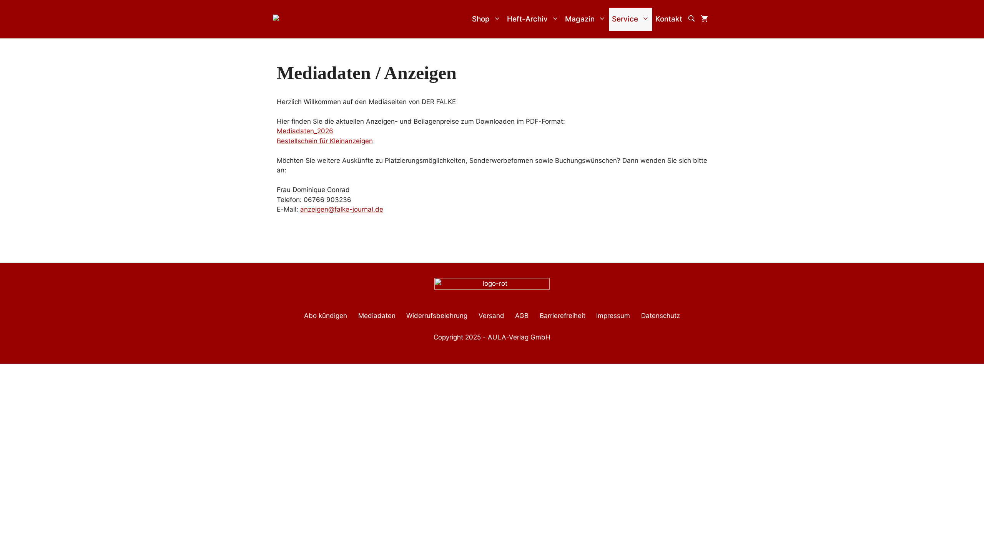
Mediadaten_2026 (305, 131)
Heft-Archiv (527, 19)
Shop (481, 19)
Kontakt (668, 19)
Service (625, 19)
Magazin (580, 19)
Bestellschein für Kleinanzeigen (325, 141)
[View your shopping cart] (704, 19)
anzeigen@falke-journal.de (341, 209)
